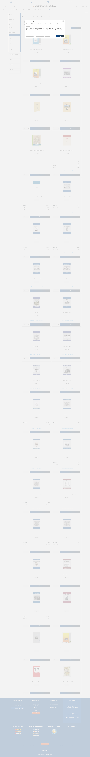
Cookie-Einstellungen (30, 36)
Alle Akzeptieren (60, 36)
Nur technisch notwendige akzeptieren (43, 36)
